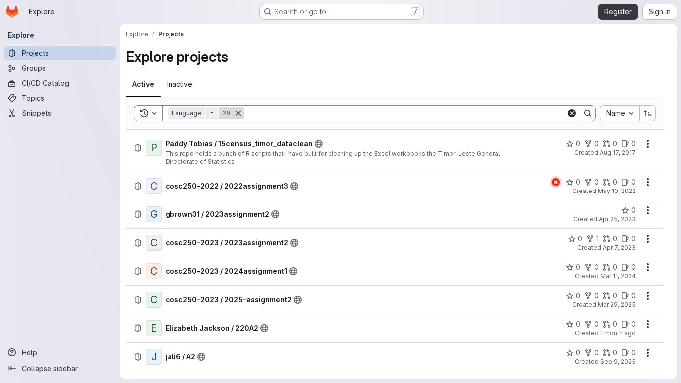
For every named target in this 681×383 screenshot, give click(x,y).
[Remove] (238, 113)
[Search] (588, 113)
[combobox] (619, 113)
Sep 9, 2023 (618, 361)
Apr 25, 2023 (617, 219)
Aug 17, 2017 (618, 152)
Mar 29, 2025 (617, 304)
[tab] (143, 84)
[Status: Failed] (556, 182)
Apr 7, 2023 (619, 247)
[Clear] (572, 113)
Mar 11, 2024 (618, 276)
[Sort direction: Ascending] (648, 113)
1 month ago (618, 333)
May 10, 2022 (617, 190)
